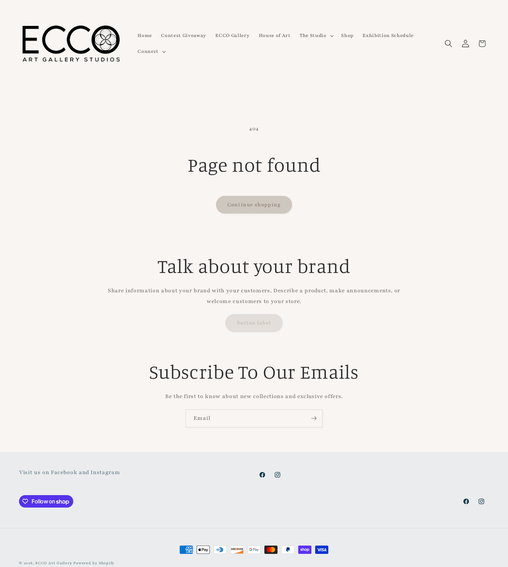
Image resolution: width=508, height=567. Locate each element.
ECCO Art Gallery (53, 563)
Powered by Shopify (93, 563)
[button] (316, 36)
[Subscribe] (313, 418)
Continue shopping (254, 204)
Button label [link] (254, 322)
